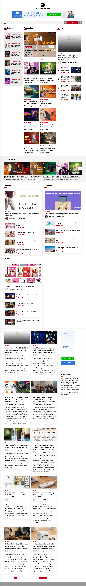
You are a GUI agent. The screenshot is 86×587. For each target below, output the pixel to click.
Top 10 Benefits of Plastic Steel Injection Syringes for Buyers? (65, 96)
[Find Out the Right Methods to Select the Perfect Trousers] (23, 200)
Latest (60, 53)
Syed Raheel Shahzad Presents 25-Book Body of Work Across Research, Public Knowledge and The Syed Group (44, 447)
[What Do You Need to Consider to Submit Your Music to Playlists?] (31, 91)
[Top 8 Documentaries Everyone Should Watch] (10, 296)
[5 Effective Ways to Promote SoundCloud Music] (48, 114)
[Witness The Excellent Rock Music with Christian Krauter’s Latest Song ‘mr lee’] (7, 81)
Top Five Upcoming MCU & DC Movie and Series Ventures (28, 321)
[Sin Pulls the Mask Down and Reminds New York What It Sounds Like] (7, 36)
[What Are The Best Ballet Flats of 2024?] (10, 234)
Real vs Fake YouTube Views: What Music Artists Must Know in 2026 (16, 56)
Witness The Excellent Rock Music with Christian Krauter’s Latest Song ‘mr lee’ (16, 83)
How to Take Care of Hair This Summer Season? (68, 230)
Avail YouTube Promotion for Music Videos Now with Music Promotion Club (31, 149)
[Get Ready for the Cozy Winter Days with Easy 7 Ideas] (10, 251)
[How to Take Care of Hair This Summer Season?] (50, 232)
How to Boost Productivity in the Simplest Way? (61, 213)
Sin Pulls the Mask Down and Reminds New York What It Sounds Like (16, 38)
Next (80, 168)
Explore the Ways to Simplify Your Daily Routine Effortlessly (68, 223)
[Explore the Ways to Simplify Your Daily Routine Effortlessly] (50, 223)
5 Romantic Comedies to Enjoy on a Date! (19, 286)
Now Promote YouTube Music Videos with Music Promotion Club (23, 178)
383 (36, 578)
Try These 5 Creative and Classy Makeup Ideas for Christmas (28, 241)
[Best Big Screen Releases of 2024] (10, 305)
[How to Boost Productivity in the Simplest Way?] (63, 200)
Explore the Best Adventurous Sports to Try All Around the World (68, 248)
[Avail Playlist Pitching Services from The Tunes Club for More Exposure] (40, 44)
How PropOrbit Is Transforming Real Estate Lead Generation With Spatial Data (65, 78)
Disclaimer (70, 584)
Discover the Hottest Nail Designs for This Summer (27, 225)
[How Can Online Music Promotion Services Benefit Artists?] (48, 91)
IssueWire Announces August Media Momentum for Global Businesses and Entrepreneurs (65, 69)
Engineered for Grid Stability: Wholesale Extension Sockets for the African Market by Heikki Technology (43, 495)
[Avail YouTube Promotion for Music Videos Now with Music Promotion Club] (31, 138)
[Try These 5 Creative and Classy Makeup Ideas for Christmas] (10, 242)
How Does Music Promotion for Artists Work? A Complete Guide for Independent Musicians (47, 79)
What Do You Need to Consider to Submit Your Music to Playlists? (31, 103)
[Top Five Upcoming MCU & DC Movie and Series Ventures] (10, 322)
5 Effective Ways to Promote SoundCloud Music (47, 126)
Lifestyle (48, 186)
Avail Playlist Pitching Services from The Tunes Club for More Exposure (39, 51)
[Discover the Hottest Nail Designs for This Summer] (10, 225)
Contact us (63, 584)
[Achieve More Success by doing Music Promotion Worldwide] (31, 114)
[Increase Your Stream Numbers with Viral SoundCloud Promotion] (10, 168)
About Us (55, 584)
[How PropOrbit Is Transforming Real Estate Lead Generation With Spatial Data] (76, 79)
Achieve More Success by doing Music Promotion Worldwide (30, 126)
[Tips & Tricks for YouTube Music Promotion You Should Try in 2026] (7, 45)
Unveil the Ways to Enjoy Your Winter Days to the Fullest (67, 239)
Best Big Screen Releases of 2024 (24, 303)
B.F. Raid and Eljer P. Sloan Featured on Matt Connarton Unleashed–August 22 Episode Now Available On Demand (65, 87)
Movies (7, 258)
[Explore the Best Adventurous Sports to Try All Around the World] (50, 249)
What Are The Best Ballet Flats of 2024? (26, 232)
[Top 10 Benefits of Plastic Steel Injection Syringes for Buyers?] (76, 97)
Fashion (8, 186)
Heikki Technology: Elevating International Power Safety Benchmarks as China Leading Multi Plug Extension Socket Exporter (16, 546)
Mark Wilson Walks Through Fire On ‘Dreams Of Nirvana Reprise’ (16, 65)
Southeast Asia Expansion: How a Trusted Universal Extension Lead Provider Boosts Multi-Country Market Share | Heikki (44, 546)
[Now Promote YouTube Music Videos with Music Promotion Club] (23, 168)
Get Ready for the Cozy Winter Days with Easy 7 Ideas (28, 250)
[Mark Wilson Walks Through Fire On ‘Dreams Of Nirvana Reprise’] (7, 63)
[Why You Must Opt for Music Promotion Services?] (36, 168)
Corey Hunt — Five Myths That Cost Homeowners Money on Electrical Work (69, 58)
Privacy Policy (78, 584)
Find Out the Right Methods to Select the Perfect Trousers (22, 215)
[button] (65, 22)
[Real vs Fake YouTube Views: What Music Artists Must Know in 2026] (7, 54)
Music (34, 75)
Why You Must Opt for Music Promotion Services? (35, 178)
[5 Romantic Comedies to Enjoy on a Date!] (23, 273)
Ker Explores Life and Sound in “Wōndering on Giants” (15, 74)
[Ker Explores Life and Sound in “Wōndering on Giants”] (7, 72)
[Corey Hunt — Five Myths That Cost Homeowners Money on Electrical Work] (69, 42)
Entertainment (28, 47)
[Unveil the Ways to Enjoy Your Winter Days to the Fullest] (50, 240)
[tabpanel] (40, 44)
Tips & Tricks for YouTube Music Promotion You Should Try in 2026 (16, 47)
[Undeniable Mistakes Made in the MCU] (10, 313)
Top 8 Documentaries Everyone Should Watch (27, 295)
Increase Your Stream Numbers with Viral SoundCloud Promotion (10, 178)
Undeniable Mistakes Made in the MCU (26, 311)
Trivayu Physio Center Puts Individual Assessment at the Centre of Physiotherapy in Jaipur (16, 495)
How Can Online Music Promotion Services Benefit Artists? (46, 103)
